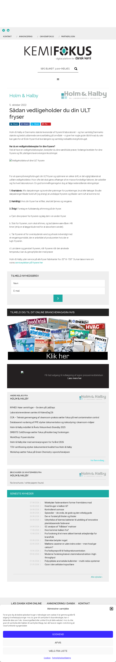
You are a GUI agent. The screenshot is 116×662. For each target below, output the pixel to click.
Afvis (58, 642)
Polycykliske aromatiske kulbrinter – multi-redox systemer (72, 561)
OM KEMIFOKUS (47, 36)
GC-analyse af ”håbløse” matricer (60, 526)
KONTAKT (7, 36)
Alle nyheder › (97, 577)
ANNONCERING (25, 36)
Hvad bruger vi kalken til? (56, 506)
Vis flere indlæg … (98, 460)
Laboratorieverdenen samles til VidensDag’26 (31, 412)
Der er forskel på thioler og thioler (60, 516)
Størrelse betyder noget (56, 540)
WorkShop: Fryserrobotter (22, 437)
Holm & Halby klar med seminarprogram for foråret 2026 (37, 442)
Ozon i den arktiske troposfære (59, 564)
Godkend (58, 634)
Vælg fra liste (58, 651)
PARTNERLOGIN (68, 36)
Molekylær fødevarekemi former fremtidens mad (68, 502)
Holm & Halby (23, 95)
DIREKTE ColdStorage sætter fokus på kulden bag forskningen (39, 432)
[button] (111, 608)
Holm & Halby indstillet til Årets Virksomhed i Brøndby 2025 (38, 427)
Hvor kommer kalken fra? (57, 530)
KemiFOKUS (58, 53)
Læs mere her (75, 378)
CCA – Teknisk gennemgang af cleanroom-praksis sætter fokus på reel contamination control (54, 417)
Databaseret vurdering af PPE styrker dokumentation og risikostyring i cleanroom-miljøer (52, 422)
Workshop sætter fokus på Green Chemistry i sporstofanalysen (40, 452)
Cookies (47, 658)
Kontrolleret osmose (54, 509)
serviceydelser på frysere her (29, 262)
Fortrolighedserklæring (61, 658)
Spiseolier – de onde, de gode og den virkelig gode (68, 513)
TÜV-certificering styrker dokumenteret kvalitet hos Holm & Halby (41, 447)
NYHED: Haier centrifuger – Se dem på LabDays (32, 407)
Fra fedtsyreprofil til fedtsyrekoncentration (65, 551)
